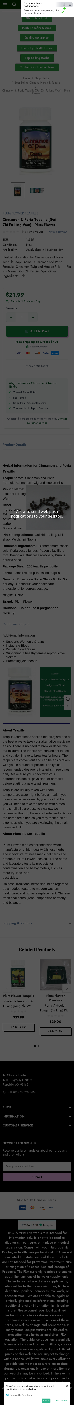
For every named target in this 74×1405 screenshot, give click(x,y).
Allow (46, 1400)
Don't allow (61, 1400)
